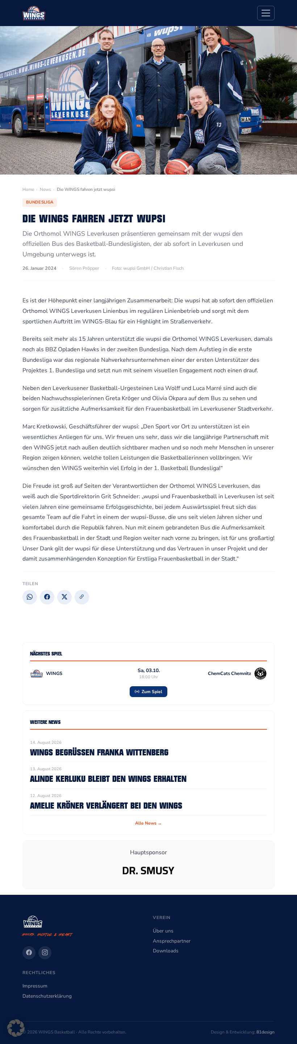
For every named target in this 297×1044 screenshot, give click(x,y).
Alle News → (148, 823)
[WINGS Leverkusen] (33, 13)
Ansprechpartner (172, 941)
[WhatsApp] (29, 597)
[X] (64, 597)
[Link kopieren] (82, 597)
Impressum (34, 985)
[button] (16, 1028)
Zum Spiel (151, 692)
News (45, 189)
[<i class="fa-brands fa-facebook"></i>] (28, 952)
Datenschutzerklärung (47, 996)
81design (265, 1032)
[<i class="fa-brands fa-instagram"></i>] (44, 952)
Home (28, 189)
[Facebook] (47, 597)
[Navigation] (266, 13)
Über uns (163, 930)
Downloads (166, 950)
